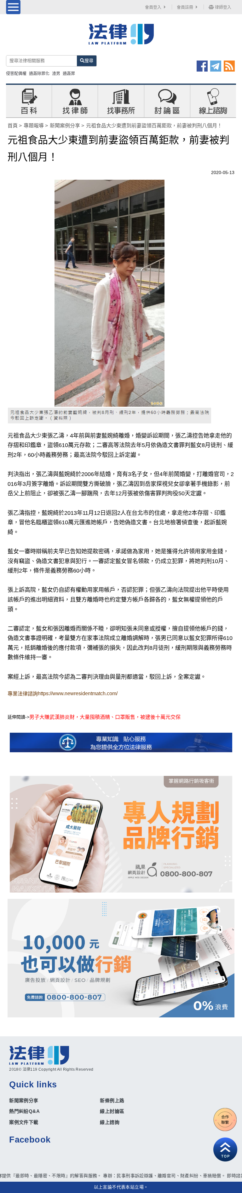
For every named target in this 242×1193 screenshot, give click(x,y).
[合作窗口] (225, 1120)
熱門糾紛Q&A (24, 1111)
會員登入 (153, 7)
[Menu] (13, 7)
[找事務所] (121, 100)
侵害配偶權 (16, 73)
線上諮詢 (109, 1122)
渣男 (56, 73)
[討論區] (167, 100)
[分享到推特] (215, 65)
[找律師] (75, 100)
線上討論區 (112, 1111)
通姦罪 (69, 73)
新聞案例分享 (65, 125)
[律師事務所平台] (121, 834)
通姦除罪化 (39, 73)
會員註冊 (185, 7)
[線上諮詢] (213, 100)
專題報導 (34, 125)
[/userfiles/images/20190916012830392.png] (121, 38)
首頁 (13, 125)
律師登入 (222, 7)
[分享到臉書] (202, 65)
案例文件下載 (23, 1122)
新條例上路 (112, 1100)
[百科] (29, 100)
